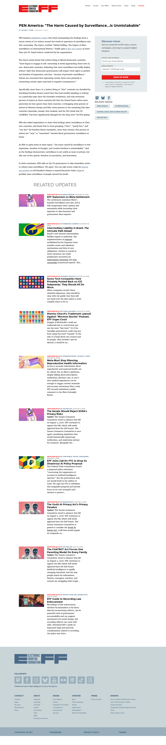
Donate (141, 6)
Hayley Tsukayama (80, 456)
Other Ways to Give (117, 713)
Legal (16, 702)
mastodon (18, 680)
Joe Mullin (67, 409)
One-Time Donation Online (120, 702)
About (87, 6)
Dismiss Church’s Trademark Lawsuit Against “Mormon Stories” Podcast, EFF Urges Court (69, 316)
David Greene (68, 194)
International (122, 106)
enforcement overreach (57, 260)
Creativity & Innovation (61, 705)
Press (16, 710)
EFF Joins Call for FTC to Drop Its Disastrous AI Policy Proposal (67, 462)
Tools (126, 6)
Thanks (122, 732)
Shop (133, 6)
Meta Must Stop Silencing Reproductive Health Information (67, 362)
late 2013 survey (75, 49)
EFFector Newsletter (79, 713)
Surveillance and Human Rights (112, 112)
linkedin (72, 680)
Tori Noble (67, 456)
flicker (63, 680)
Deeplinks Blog (53, 194)
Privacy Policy (91, 732)
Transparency (58, 707)
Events (74, 705)
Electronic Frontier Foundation (38, 10)
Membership (19, 707)
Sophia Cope (68, 595)
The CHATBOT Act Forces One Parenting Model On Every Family (67, 551)
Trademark (55, 732)
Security (17, 705)
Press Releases (77, 702)
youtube (54, 680)
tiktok (81, 680)
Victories (37, 705)
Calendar (37, 699)
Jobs (35, 713)
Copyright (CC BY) (23, 732)
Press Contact (96, 699)
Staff (35, 715)
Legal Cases (76, 707)
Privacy (55, 702)
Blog (73, 699)
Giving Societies (116, 705)
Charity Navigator (49, 686)
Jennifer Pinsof (70, 356)
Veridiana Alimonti (71, 224)
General (17, 699)
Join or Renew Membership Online (123, 699)
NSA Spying (102, 117)
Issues (95, 6)
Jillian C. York (27, 30)
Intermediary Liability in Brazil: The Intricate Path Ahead (68, 229)
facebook (27, 680)
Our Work (105, 6)
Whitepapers (76, 710)
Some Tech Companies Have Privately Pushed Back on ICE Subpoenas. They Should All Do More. (65, 283)
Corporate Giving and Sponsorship (123, 707)
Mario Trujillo (69, 276)
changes (68, 239)
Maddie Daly (68, 502)
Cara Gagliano (69, 311)
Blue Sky (45, 680)
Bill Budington (80, 595)
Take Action (116, 6)
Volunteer (37, 702)
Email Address (107, 66)
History (36, 707)
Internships (38, 710)
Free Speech (102, 106)
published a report (39, 38)
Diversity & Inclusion (41, 718)
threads (90, 680)
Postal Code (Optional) (110, 58)
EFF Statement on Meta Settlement (68, 197)
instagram (36, 680)
